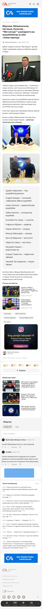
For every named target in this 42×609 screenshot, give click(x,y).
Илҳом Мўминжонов (26, 318)
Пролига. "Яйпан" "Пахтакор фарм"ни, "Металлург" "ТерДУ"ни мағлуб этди (29, 290)
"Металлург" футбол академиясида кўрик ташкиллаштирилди (28, 408)
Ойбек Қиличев (20, 313)
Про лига (7, 322)
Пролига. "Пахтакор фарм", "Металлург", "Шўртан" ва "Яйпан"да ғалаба (29, 396)
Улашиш (22, 370)
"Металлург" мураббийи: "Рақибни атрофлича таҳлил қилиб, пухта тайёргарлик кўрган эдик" (29, 384)
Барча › (37, 483)
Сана (17, 427)
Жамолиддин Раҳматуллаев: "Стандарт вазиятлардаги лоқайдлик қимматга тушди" (28, 302)
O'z (34, 4)
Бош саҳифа (6, 22)
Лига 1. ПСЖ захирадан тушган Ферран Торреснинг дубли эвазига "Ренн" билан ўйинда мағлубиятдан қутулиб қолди (18, 509)
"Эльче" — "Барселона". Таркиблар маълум (20, 532)
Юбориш (14, 447)
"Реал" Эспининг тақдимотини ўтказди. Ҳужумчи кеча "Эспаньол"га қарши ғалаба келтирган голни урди (20, 526)
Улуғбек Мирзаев (10, 318)
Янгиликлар (15, 22)
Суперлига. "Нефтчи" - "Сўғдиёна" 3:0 (18, 520)
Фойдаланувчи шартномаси (10, 582)
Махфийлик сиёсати (8, 579)
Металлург (7, 313)
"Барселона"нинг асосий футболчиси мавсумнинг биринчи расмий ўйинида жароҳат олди (20, 489)
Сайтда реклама (7, 586)
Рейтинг (6, 427)
